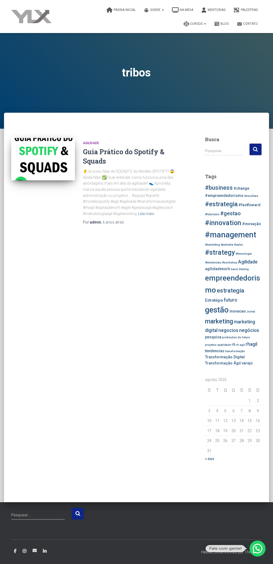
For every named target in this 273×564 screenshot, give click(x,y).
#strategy (220, 252)
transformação (235, 351)
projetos (210, 345)
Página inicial (125, 10)
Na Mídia (186, 10)
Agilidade (91, 143)
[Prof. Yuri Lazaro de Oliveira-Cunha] (31, 16)
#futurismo (212, 214)
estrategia (230, 290)
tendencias (214, 351)
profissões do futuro (236, 337)
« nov (209, 459)
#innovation (223, 223)
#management (230, 234)
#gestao (230, 213)
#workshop (229, 262)
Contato (250, 24)
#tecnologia (244, 253)
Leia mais (146, 214)
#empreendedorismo (224, 195)
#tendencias (213, 262)
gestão (217, 309)
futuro (230, 300)
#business (219, 187)
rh (233, 344)
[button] (258, 549)
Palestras (249, 10)
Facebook (15, 551)
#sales (238, 244)
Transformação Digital (225, 357)
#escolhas (251, 196)
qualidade (224, 345)
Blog (224, 24)
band (234, 269)
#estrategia (221, 204)
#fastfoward (249, 205)
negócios (249, 330)
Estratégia (214, 300)
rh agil (240, 345)
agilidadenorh (217, 269)
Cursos (196, 24)
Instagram (24, 551)
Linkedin (44, 551)
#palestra (227, 244)
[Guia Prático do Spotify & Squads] (43, 159)
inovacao (238, 311)
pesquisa (213, 337)
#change (241, 188)
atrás (113, 222)
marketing (219, 321)
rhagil (251, 344)
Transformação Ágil (223, 363)
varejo (247, 363)
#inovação (251, 224)
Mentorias (217, 10)
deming (244, 269)
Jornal (251, 311)
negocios (228, 330)
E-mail (34, 550)
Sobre (155, 10)
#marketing (212, 244)
